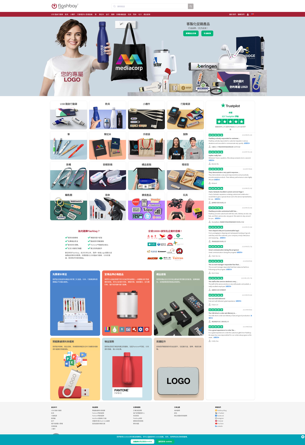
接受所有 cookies (165, 441)
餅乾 (175, 413)
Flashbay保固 (137, 418)
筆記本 (101, 14)
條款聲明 (177, 410)
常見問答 (136, 416)
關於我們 (232, 14)
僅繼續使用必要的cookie (142, 441)
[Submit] (114, 6)
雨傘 (134, 14)
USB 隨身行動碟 (57, 14)
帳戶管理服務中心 (139, 413)
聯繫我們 (241, 14)
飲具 (66, 14)
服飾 (112, 14)
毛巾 (140, 14)
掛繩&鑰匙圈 (121, 14)
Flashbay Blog (221, 410)
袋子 (107, 14)
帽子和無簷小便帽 (57, 423)
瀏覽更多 (247, 143)
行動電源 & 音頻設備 (84, 14)
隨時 (149, 436)
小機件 (72, 14)
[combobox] (150, 6)
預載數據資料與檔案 (98, 410)
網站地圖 (136, 423)
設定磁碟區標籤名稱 (98, 423)
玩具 (129, 14)
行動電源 (54, 416)
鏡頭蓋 (53, 418)
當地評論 (227, 126)
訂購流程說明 (137, 410)
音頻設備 (54, 426)
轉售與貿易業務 (138, 421)
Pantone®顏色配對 (98, 413)
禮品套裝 (147, 14)
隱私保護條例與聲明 (180, 416)
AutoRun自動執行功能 (99, 418)
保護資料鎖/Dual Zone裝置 (101, 421)
